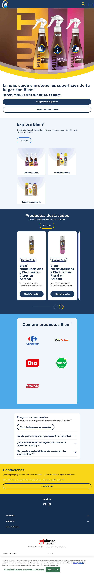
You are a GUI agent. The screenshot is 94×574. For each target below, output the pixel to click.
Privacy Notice (78, 563)
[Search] (83, 4)
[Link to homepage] (5, 4)
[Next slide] (61, 307)
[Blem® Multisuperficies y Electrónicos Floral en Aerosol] (62, 243)
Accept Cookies (52, 570)
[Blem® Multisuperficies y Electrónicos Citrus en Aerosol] (31, 243)
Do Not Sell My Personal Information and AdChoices (24, 570)
